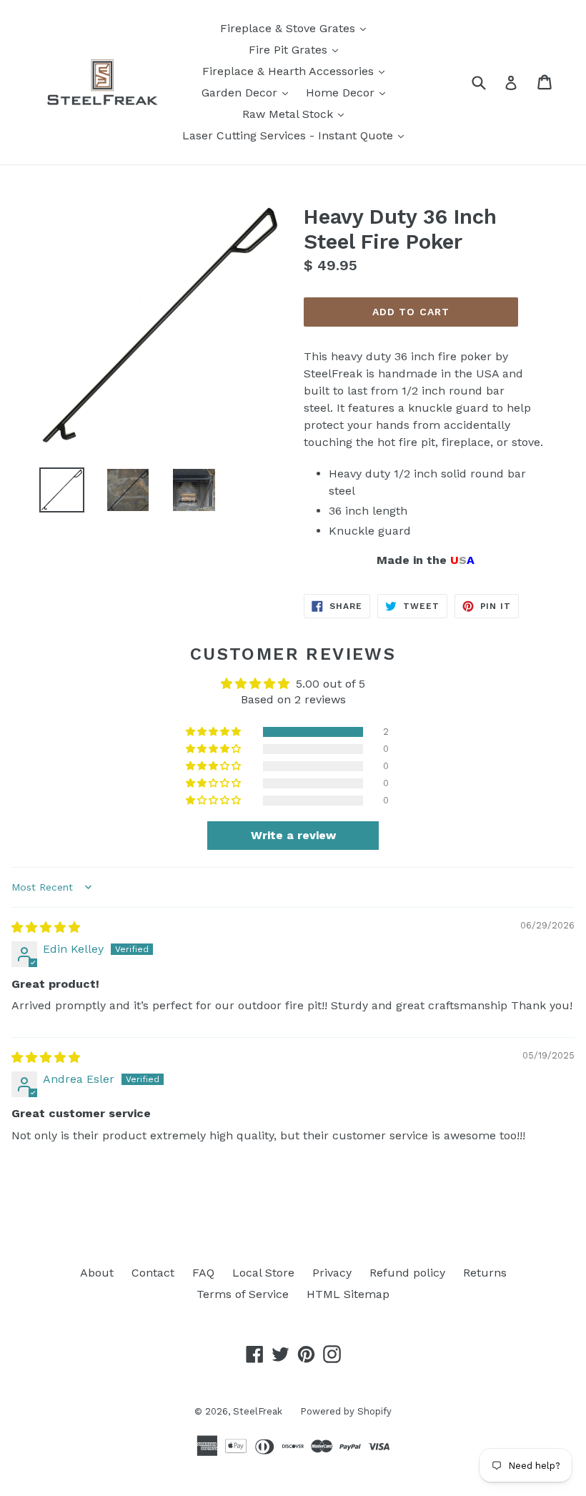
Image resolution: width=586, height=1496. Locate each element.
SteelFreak (257, 1411)
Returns (485, 1272)
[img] (45, 927)
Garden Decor (248, 92)
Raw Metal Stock (296, 113)
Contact (152, 1272)
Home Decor (349, 92)
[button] (214, 732)
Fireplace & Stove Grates (296, 28)
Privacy (332, 1272)
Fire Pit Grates (297, 49)
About (97, 1272)
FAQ (203, 1272)
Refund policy (407, 1272)
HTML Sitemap (348, 1294)
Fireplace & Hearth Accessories (297, 71)
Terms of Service (243, 1294)
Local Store (263, 1272)
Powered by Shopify (346, 1411)
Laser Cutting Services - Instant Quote (296, 135)
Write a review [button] (293, 835)
